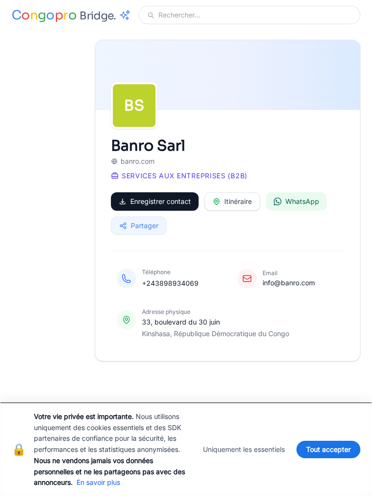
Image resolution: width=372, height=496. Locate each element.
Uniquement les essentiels (244, 449)
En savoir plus (98, 482)
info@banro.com (289, 283)
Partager (144, 225)
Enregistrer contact (160, 201)
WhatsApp (302, 201)
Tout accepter (328, 449)
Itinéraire (238, 201)
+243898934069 (170, 283)
